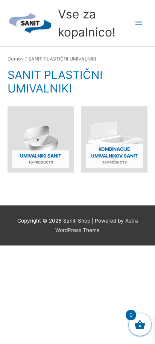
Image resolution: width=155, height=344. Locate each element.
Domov (16, 59)
